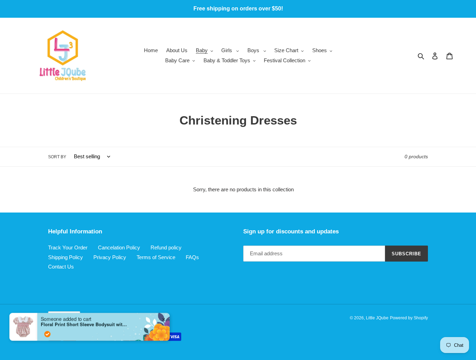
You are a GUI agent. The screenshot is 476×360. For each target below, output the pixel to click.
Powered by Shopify (409, 317)
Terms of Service (156, 257)
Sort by (57, 156)
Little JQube (377, 317)
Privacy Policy (109, 257)
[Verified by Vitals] (47, 328)
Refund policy (166, 247)
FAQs (192, 257)
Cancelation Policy (119, 247)
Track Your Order (67, 247)
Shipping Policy (65, 257)
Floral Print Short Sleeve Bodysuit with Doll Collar (84, 318)
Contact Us (61, 267)
